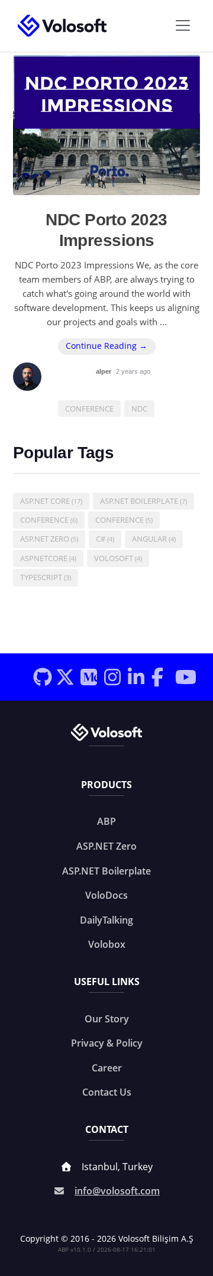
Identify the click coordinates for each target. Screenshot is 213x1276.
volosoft (118, 558)
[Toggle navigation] (183, 25)
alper (104, 371)
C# (105, 538)
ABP (106, 821)
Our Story (107, 1018)
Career (107, 1067)
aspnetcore (48, 558)
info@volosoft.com (117, 1190)
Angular (154, 538)
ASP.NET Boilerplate (143, 500)
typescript (45, 577)
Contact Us (106, 1092)
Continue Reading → (106, 346)
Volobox (106, 944)
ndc (139, 408)
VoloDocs (106, 895)
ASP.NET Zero (49, 538)
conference (89, 408)
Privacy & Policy (107, 1043)
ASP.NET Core (51, 500)
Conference (49, 519)
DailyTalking (106, 920)
